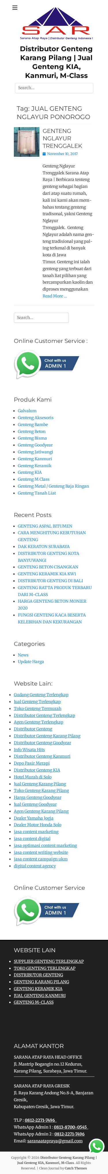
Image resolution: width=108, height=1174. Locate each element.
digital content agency (35, 865)
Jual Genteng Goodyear (35, 804)
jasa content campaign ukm (41, 859)
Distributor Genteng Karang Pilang (47, 735)
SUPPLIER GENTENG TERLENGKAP (49, 961)
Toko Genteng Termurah (37, 708)
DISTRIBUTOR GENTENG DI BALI (50, 580)
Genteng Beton (32, 431)
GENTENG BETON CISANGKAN (48, 567)
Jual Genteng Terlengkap (37, 701)
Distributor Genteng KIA (37, 770)
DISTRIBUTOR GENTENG (38, 975)
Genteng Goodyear (35, 445)
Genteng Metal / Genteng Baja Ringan (53, 486)
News (23, 655)
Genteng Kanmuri (35, 458)
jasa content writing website (41, 852)
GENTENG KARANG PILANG (41, 981)
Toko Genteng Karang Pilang (41, 790)
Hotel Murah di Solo (33, 777)
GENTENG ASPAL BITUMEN (45, 526)
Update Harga (31, 661)
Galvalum (27, 410)
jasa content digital (32, 838)
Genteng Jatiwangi (35, 452)
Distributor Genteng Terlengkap (44, 715)
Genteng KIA (30, 472)
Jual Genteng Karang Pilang (40, 784)
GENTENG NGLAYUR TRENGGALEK (62, 138)
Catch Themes (76, 1168)
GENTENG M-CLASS (34, 1002)
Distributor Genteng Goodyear (42, 742)
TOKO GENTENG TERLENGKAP (44, 968)
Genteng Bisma (32, 438)
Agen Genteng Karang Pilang (41, 811)
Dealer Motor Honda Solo (37, 824)
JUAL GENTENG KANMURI (40, 995)
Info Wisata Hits (29, 749)
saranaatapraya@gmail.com (55, 1141)
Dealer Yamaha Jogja (34, 818)
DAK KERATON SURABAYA (44, 546)
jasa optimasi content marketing (45, 845)
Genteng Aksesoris (36, 417)
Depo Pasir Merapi (32, 763)
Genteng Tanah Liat (37, 493)
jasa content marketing (36, 831)
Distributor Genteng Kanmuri (42, 756)
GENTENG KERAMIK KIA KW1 (47, 573)
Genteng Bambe (33, 424)
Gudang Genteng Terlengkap (41, 694)
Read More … (55, 296)
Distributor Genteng (33, 729)
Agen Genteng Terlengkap (38, 722)
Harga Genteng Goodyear (37, 797)
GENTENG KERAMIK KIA (38, 988)
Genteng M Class (34, 479)
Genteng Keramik (35, 465)
